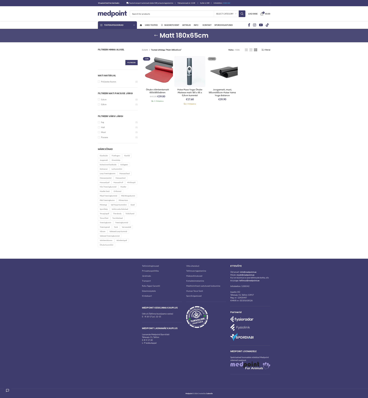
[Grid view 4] (255, 50)
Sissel (133, 205)
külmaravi (104, 169)
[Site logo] (112, 13)
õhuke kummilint (106, 245)
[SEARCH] (242, 13)
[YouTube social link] (261, 25)
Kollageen (124, 165)
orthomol (117, 191)
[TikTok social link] (267, 25)
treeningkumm (105, 222)
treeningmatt (105, 227)
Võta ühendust (192, 266)
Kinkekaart (147, 296)
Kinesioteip (116, 160)
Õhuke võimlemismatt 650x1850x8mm (157, 91)
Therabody (117, 213)
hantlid (127, 156)
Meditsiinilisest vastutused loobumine (203, 286)
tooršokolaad (117, 218)
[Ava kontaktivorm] (7, 390)
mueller (123, 187)
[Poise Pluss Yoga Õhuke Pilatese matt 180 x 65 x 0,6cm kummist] (189, 71)
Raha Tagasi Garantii (151, 286)
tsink (116, 227)
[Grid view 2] (246, 50)
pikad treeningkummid (108, 196)
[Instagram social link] (255, 25)
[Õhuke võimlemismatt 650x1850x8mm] (157, 71)
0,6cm (104, 99)
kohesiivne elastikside (108, 165)
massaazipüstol (105, 178)
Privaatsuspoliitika (150, 271)
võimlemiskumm (106, 240)
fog (102, 122)
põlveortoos (123, 200)
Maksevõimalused (194, 276)
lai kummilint (117, 169)
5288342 (245, 286)
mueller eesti (105, 191)
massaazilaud (124, 173)
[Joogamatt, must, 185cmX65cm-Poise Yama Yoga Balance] (222, 71)
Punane (104, 137)
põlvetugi (103, 205)
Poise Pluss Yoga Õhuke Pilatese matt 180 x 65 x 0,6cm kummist (189, 92)
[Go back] (156, 35)
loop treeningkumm (107, 173)
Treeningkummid (121, 222)
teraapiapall (104, 213)
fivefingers (116, 156)
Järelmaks (146, 276)
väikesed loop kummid (118, 231)
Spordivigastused (194, 296)
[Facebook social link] (249, 25)
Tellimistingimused (150, 266)
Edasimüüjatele (149, 291)
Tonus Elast (104, 218)
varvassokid (126, 227)
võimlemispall (121, 240)
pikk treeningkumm (107, 200)
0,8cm (104, 104)
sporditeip (104, 209)
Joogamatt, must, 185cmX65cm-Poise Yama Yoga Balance (222, 92)
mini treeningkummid (108, 187)
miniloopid (131, 182)
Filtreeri (131, 62)
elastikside (104, 156)
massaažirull (118, 182)
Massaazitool (121, 178)
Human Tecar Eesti (194, 291)
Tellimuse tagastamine (196, 271)
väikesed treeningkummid (110, 236)
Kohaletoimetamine (195, 281)
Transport (146, 281)
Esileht (145, 50)
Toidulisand (130, 213)
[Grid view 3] (251, 50)
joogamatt (104, 160)
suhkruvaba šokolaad (120, 209)
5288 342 (226, 3)
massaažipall (104, 182)
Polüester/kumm (108, 81)
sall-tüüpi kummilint (119, 205)
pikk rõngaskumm (128, 196)
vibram (102, 231)
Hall (103, 127)
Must (103, 132)
